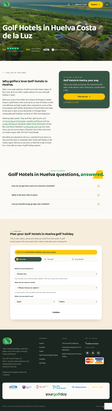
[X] (93, 353)
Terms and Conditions (70, 343)
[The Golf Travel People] (6, 5)
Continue (56, 312)
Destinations (13, 18)
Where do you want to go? (24, 296)
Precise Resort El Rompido (15, 121)
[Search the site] (69, 5)
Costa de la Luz (23, 18)
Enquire (94, 4)
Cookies (42, 359)
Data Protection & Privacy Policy (71, 355)
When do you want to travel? (25, 282)
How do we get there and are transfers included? (33, 186)
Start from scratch (49, 252)
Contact (42, 347)
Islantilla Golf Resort (34, 121)
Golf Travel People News (48, 355)
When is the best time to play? (25, 195)
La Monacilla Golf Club (32, 127)
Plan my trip (83, 97)
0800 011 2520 (81, 4)
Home (4, 18)
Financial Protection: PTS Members (71, 348)
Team (41, 351)
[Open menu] (107, 4)
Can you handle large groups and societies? (31, 204)
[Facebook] (87, 353)
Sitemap (42, 363)
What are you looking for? (24, 268)
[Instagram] (98, 353)
